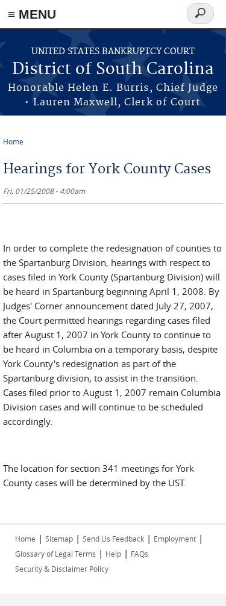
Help (113, 553)
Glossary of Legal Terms (55, 553)
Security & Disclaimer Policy (61, 569)
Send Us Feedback (113, 538)
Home (13, 141)
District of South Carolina (113, 69)
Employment (175, 538)
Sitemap (59, 538)
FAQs (139, 553)
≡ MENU (32, 14)
